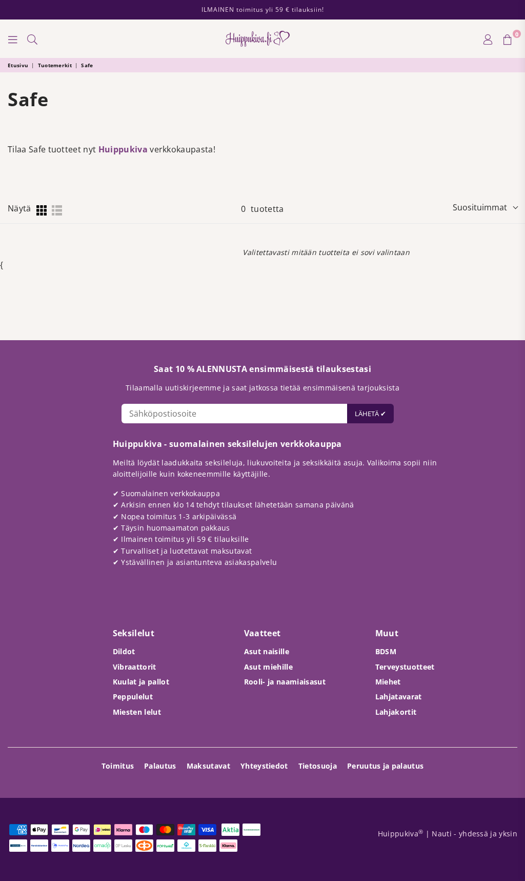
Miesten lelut (137, 712)
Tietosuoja (317, 766)
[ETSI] (32, 39)
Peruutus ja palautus (385, 766)
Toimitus (118, 766)
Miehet (388, 682)
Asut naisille (266, 651)
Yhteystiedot (264, 766)
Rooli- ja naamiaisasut (285, 682)
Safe (87, 65)
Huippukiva (123, 149)
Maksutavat (208, 766)
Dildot (124, 651)
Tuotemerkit (55, 65)
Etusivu (18, 65)
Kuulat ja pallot (141, 682)
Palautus (160, 766)
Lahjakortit (396, 712)
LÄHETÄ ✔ (370, 413)
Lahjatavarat (398, 696)
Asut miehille (268, 667)
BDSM (385, 651)
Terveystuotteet (405, 667)
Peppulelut (133, 696)
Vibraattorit (134, 667)
